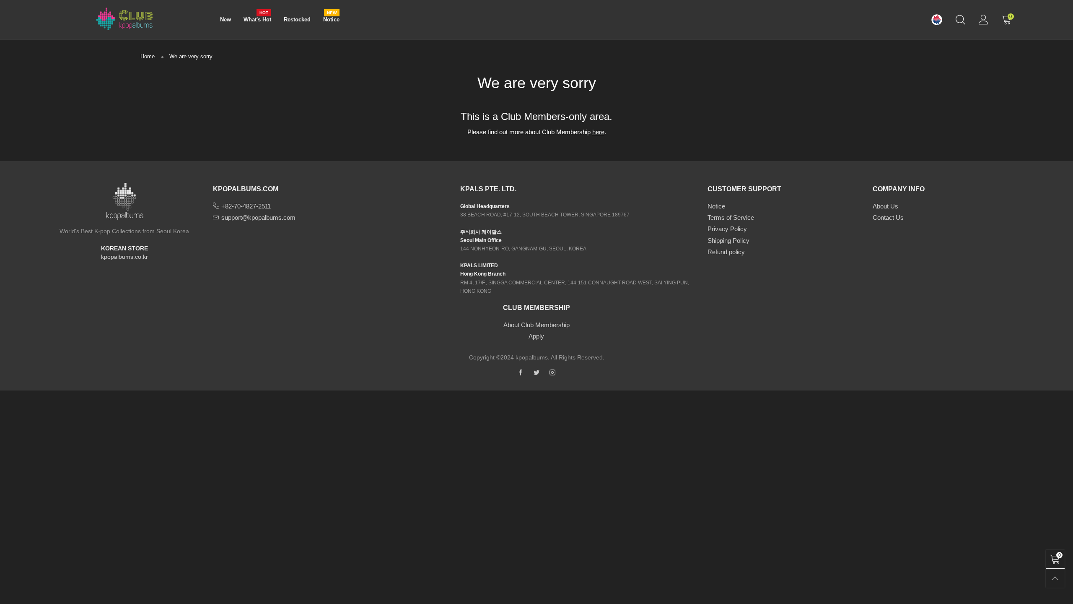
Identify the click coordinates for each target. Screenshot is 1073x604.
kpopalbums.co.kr (124, 256)
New (225, 19)
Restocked (297, 19)
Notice (331, 19)
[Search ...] (960, 20)
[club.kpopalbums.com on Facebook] (521, 373)
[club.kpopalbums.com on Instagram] (552, 373)
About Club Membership (536, 324)
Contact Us (888, 217)
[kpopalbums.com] (937, 20)
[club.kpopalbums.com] (124, 18)
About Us (885, 206)
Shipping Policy (728, 240)
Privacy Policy (727, 228)
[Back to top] (1055, 578)
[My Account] (983, 20)
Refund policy (726, 251)
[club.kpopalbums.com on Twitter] (536, 373)
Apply (536, 336)
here (598, 131)
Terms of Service (731, 217)
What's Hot (257, 19)
